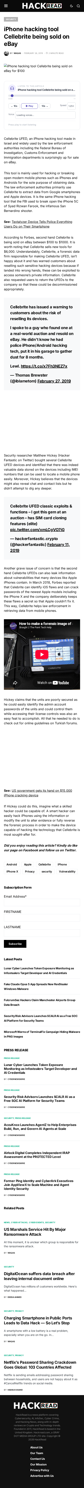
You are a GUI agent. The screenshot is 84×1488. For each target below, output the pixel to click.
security (47, 871)
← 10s (14, 105)
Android (11, 864)
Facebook (30, 850)
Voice (11, 114)
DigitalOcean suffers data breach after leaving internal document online (39, 1276)
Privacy (30, 871)
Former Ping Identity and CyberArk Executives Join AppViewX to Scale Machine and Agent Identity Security (38, 1185)
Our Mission (38, 1464)
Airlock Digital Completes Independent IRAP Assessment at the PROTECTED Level (37, 1155)
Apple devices (20, 197)
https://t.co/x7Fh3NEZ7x (44, 366)
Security (11, 19)
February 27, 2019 (54, 381)
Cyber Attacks (19, 1222)
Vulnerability (67, 871)
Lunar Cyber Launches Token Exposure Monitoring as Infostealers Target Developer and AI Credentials (40, 1069)
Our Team (36, 1453)
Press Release (12, 1058)
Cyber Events (36, 1222)
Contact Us (37, 1458)
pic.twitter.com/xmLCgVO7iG (37, 529)
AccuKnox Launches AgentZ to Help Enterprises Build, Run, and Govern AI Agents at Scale (40, 1127)
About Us (36, 1447)
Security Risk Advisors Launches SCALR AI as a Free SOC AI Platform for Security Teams (39, 1099)
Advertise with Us (42, 1475)
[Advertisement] (42, 421)
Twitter (69, 850)
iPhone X (12, 871)
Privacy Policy (39, 1470)
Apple (27, 864)
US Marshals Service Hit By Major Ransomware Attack (35, 1232)
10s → (45, 105)
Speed (63, 105)
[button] (6, 6)
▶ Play (29, 105)
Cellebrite (11, 139)
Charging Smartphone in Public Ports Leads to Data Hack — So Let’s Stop (38, 1320)
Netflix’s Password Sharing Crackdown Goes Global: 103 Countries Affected (40, 1365)
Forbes (29, 237)
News (7, 1222)
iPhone (62, 864)
